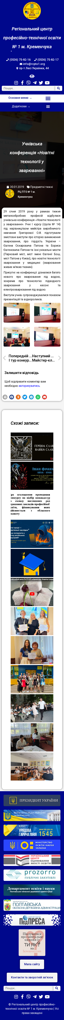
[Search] (58, 88)
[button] (48, 98)
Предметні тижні (41, 187)
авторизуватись (29, 386)
